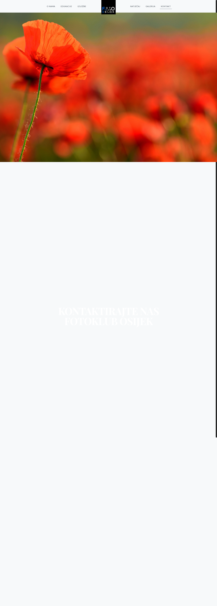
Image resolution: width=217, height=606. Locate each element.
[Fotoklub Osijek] (108, 7)
